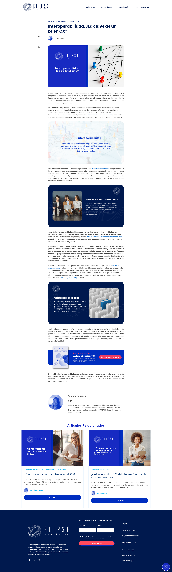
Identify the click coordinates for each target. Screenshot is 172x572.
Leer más (52, 497)
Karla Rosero (102, 493)
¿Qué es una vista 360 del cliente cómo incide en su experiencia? (118, 476)
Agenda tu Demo (142, 7)
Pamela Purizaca (60, 38)
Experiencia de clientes (57, 21)
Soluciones (90, 7)
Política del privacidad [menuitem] (130, 530)
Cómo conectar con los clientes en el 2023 (49, 474)
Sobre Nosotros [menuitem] (128, 550)
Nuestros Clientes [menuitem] (128, 555)
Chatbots (46, 469)
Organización (123, 7)
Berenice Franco (36, 490)
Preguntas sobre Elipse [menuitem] (131, 536)
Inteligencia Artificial (58, 469)
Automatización (76, 21)
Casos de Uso (106, 7)
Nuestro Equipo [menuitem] (127, 561)
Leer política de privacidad (92, 539)
